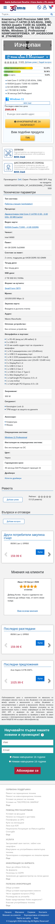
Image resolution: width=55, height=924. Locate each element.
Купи (40, 552)
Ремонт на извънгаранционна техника (23, 796)
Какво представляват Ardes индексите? (24, 899)
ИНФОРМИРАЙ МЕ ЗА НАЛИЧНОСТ (28, 123)
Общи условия (12, 887)
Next (49, 554)
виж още (27, 103)
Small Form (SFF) (13, 288)
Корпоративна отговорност (36, 915)
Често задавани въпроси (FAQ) (20, 893)
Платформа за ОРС (15, 820)
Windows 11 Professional (16, 437)
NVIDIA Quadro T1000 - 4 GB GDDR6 (22, 227)
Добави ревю (31, 62)
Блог (36, 918)
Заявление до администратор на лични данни (27, 876)
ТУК (27, 137)
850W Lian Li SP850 (20, 543)
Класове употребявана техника (20, 902)
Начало (8, 912)
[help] (42, 734)
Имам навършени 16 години (28, 757)
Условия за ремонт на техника (20, 799)
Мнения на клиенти (12, 915)
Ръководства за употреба (17, 896)
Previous (5, 554)
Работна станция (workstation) (19, 204)
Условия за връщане (15, 814)
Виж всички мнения (27, 611)
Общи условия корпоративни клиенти (23, 890)
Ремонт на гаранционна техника (21, 793)
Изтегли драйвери (13, 478)
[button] (45, 8)
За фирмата (11, 870)
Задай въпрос (45, 62)
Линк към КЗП (12, 826)
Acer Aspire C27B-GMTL (22, 670)
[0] (51, 8)
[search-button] (51, 14)
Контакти (43, 912)
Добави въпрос (14, 521)
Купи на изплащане (15, 823)
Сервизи (31, 912)
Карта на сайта (24, 918)
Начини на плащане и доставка (20, 817)
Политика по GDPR (15, 873)
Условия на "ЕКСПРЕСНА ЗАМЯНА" (22, 802)
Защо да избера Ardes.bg (17, 867)
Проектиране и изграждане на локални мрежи (27, 855)
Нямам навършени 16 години (28, 761)
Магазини (19, 912)
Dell (19, 179)
